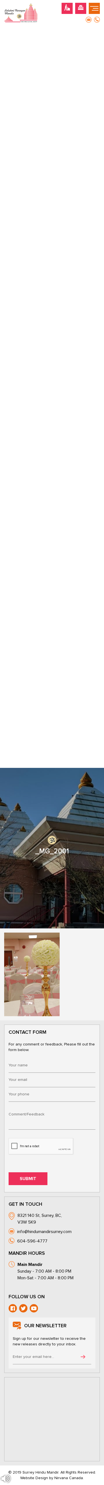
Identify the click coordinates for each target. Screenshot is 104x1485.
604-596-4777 (32, 1241)
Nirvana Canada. (69, 1478)
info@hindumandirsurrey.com (44, 1231)
